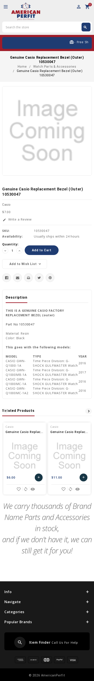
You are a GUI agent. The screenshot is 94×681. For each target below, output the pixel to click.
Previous (5, 411)
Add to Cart (38, 478)
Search (85, 27)
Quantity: (10, 244)
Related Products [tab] (18, 411)
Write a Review (17, 219)
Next (88, 411)
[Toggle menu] (7, 7)
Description (16, 297)
